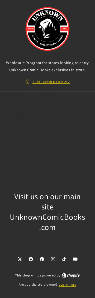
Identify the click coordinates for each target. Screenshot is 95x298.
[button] (47, 81)
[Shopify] (70, 275)
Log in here (67, 284)
